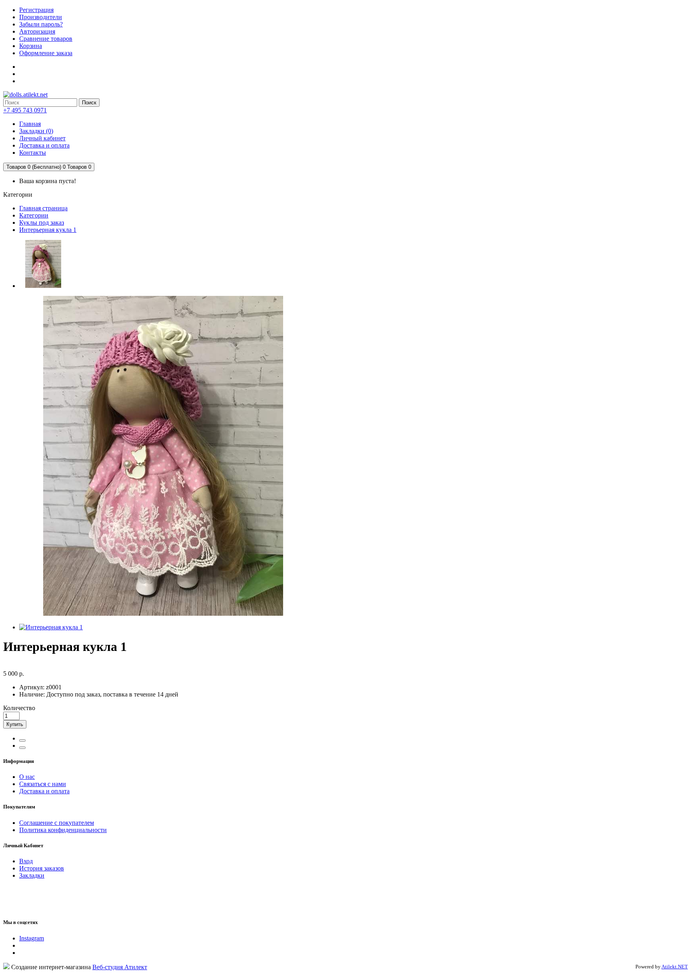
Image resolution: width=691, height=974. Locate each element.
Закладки (31, 875)
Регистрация (36, 9)
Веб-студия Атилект (119, 967)
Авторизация (37, 31)
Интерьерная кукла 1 (47, 229)
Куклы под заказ (41, 222)
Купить (14, 724)
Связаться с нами (42, 783)
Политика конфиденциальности (63, 829)
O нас (27, 776)
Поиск (89, 103)
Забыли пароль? (41, 24)
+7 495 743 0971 (25, 110)
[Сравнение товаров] (22, 747)
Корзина (30, 45)
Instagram (31, 938)
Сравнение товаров (45, 38)
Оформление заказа (45, 53)
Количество (19, 708)
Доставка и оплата (44, 791)
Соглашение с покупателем (56, 822)
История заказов (41, 868)
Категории (33, 215)
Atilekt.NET (674, 967)
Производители (40, 17)
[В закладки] (22, 740)
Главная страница (43, 208)
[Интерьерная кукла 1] (43, 285)
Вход (26, 861)
